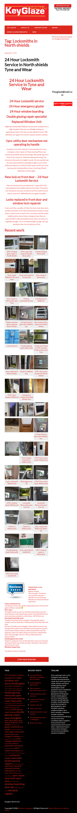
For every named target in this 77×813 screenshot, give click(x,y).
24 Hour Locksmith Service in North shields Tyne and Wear (26, 64)
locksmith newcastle (14, 745)
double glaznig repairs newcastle (14, 715)
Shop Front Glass (36, 723)
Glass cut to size (36, 708)
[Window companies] (27, 17)
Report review (33, 591)
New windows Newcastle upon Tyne (38, 689)
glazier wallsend (12, 727)
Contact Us (25, 27)
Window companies (25, 808)
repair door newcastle (13, 766)
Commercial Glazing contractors (37, 700)
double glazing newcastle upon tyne (13, 695)
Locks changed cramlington (13, 735)
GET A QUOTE (11, 27)
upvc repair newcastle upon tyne (15, 778)
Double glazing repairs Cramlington (38, 718)
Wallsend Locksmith (14, 781)
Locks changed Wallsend (13, 739)
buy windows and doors (13, 680)
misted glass (15, 751)
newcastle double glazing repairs (13, 761)
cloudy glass (18, 683)
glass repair (9, 720)
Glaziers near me (36, 705)
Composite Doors (40, 27)
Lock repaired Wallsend (16, 729)
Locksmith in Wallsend (11, 743)
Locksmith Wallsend (9, 748)
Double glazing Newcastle (17, 32)
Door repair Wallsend (15, 690)
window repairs (11, 792)
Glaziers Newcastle (14, 724)
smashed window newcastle (12, 769)
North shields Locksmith (18, 764)
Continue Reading (26, 659)
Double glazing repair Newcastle (15, 699)
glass (18, 717)
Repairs (55, 27)
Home (34, 32)
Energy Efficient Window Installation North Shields (37, 677)
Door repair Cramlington (12, 686)
